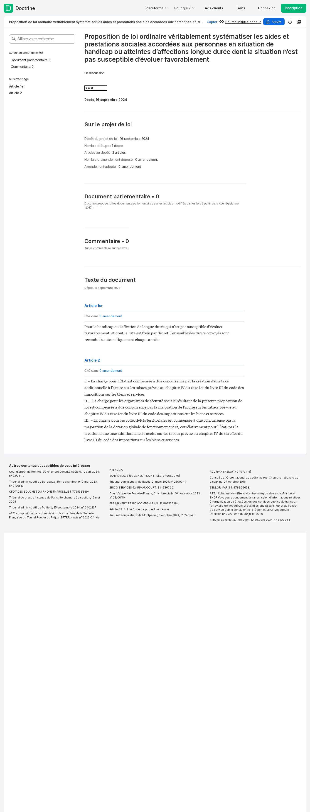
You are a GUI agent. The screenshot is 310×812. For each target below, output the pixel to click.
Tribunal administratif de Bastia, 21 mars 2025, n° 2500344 (147, 481)
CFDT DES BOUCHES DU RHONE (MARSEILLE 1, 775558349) (49, 491)
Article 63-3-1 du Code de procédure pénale (139, 509)
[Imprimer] (290, 21)
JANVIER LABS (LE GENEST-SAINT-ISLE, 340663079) (144, 475)
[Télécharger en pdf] (299, 21)
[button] (214, 8)
